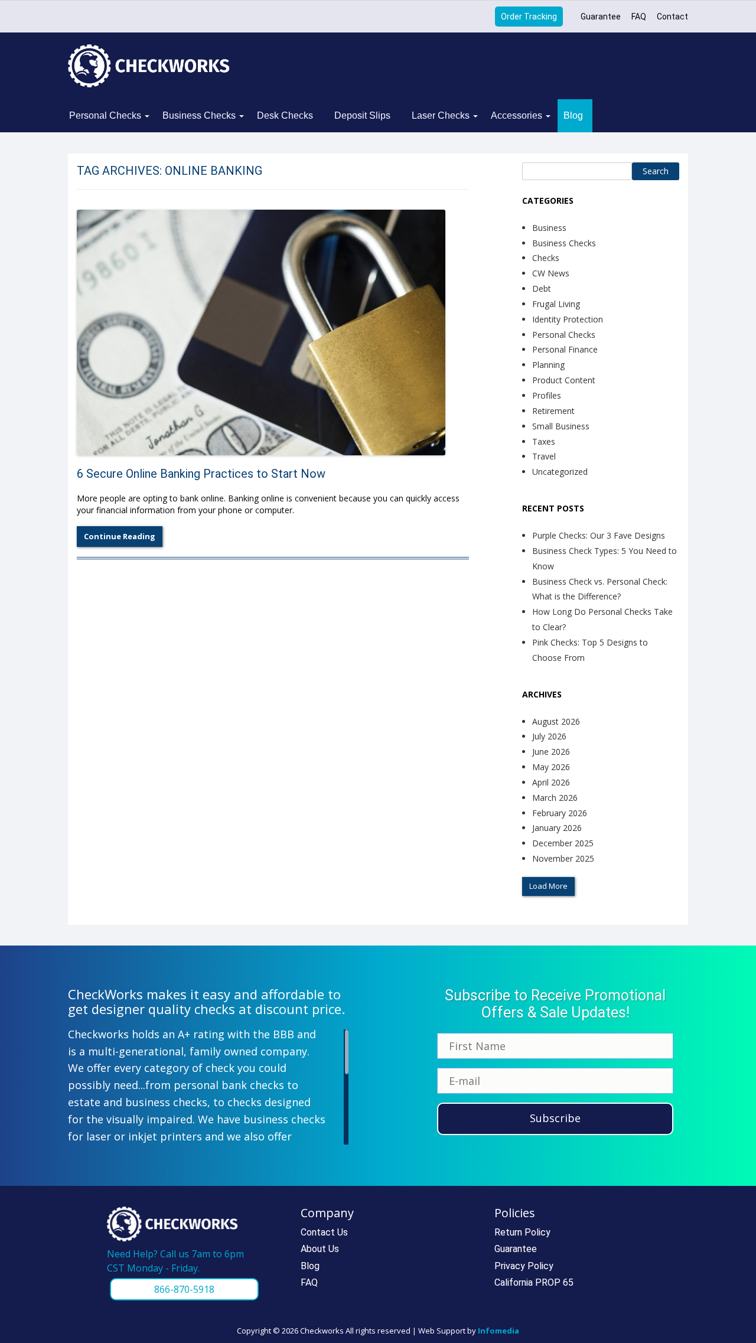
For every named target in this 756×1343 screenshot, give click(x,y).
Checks (545, 257)
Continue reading (119, 536)
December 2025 (563, 843)
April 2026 (551, 782)
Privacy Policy (523, 1266)
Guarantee (601, 16)
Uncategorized (560, 471)
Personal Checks (105, 115)
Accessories (516, 115)
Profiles (546, 395)
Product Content (563, 380)
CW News (550, 273)
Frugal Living (556, 303)
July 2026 (549, 736)
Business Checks (199, 115)
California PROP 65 (533, 1282)
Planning (548, 364)
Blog (573, 115)
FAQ (638, 16)
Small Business (560, 426)
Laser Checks (441, 115)
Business (549, 227)
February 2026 (559, 813)
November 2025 (563, 858)
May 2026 (551, 766)
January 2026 (557, 827)
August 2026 (556, 721)
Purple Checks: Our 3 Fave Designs (598, 535)
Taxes (543, 441)
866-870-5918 (184, 1289)
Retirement (553, 410)
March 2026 (555, 797)
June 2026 (551, 751)
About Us (320, 1248)
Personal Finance (565, 349)
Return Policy (522, 1232)
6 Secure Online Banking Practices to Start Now (201, 474)
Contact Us (324, 1232)
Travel (544, 456)
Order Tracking (529, 16)
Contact (672, 16)
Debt (541, 288)
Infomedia (498, 1330)
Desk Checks (285, 115)
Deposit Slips (362, 115)
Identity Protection (567, 319)
